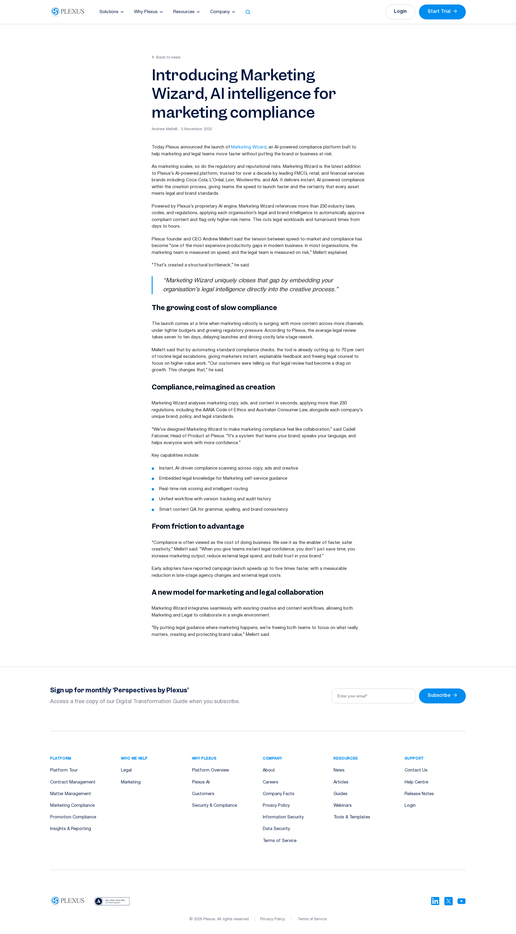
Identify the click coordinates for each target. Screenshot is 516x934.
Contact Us (416, 770)
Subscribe (442, 696)
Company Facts (278, 794)
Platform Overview (210, 770)
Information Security (283, 817)
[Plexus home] (68, 12)
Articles (341, 782)
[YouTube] (461, 901)
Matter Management (70, 794)
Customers (203, 794)
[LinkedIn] (435, 901)
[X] (448, 901)
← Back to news (166, 57)
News (339, 770)
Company (220, 12)
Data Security (276, 829)
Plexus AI (201, 782)
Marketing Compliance (72, 806)
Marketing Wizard (248, 147)
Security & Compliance (214, 806)
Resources (184, 12)
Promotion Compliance (73, 817)
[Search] (247, 12)
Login (400, 12)
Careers (270, 782)
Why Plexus (146, 12)
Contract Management (73, 782)
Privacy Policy (276, 806)
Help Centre (416, 782)
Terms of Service (280, 841)
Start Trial (442, 12)
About (269, 770)
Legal (126, 770)
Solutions (109, 12)
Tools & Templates (352, 817)
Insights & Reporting (70, 829)
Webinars (343, 806)
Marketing (131, 782)
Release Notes (419, 794)
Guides (341, 794)
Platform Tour (64, 770)
